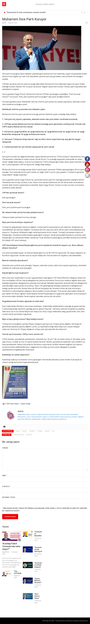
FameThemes (59, 621)
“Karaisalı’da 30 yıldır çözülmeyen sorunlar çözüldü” (26, 12)
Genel (18, 431)
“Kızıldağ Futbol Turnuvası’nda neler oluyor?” (11, 546)
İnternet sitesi (8, 497)
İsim (4, 475)
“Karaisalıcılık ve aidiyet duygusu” (39, 565)
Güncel (24, 431)
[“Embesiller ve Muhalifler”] (28, 534)
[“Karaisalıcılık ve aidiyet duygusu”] (28, 565)
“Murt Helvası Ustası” (37, 596)
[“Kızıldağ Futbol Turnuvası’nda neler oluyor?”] (11, 536)
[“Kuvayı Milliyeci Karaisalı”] (28, 581)
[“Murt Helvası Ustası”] (28, 596)
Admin (4, 23)
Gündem (32, 431)
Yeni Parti (29, 435)
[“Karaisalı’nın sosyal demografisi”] (28, 549)
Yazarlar (5, 527)
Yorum (5, 448)
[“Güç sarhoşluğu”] (7, 573)
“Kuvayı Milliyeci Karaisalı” (37, 580)
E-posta (6, 486)
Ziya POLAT (5, 552)
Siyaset (47, 431)
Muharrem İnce (19, 435)
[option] (46, 12)
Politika (40, 431)
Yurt (53, 431)
